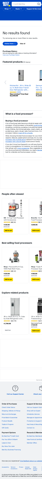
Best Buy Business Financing (11, 450)
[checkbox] (10, 43)
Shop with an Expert (33, 411)
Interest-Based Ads (28, 467)
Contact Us (30, 428)
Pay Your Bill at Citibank (10, 439)
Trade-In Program (8, 424)
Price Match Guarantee (9, 417)
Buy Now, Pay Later (8, 446)
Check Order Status (8, 407)
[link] (10, 222)
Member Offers (32, 443)
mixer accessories (23, 148)
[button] (8, 9)
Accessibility (5, 467)
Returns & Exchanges (9, 414)
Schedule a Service (33, 414)
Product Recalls (7, 421)
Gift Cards (5, 428)
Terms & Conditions (14, 467)
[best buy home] (6, 4)
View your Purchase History (11, 55)
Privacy (21, 467)
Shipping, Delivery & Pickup (11, 411)
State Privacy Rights (35, 468)
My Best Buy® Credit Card (10, 436)
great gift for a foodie (25, 133)
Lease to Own (6, 443)
